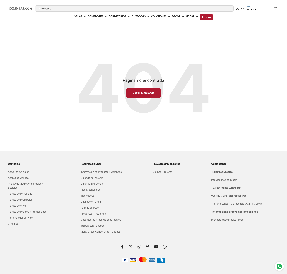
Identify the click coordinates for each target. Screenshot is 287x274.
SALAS (78, 16)
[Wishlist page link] (275, 8)
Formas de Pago (90, 207)
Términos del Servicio (20, 217)
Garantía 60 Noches (92, 183)
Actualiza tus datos (18, 171)
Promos (206, 17)
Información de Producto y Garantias (101, 171)
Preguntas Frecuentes (93, 213)
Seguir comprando (143, 92)
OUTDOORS (139, 16)
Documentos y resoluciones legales (101, 219)
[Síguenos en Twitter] (131, 246)
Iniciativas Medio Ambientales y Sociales (25, 185)
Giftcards (13, 223)
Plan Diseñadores (90, 189)
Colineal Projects (162, 171)
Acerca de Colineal (18, 177)
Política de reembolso (20, 199)
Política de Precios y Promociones (27, 211)
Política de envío (17, 205)
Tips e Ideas (87, 195)
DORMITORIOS (117, 16)
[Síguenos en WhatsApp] (164, 246)
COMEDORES (95, 16)
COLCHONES (159, 16)
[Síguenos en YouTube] (156, 246)
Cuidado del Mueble (92, 177)
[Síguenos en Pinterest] (147, 246)
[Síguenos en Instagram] (139, 246)
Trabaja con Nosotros (93, 225)
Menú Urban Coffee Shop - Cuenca (100, 231)
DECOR (176, 16)
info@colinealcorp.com (224, 179)
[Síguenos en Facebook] (122, 246)
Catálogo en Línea (91, 201)
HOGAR (190, 16)
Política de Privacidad (20, 193)
